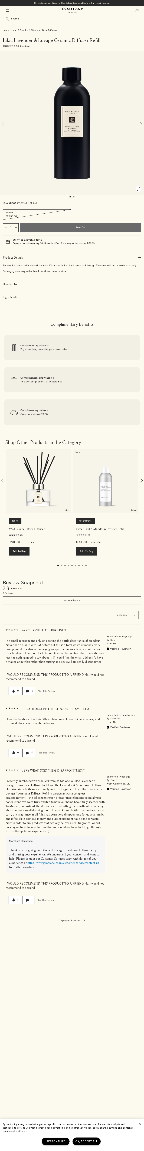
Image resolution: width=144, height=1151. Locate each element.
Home (6, 30)
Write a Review (72, 600)
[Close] (140, 1124)
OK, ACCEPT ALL (86, 1141)
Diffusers (35, 30)
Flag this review (46, 691)
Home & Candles (19, 30)
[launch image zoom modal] (138, 189)
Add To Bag (19, 551)
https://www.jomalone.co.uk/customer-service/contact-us (63, 862)
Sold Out (80, 227)
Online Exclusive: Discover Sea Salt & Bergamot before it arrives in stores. (72, 3)
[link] (72, 347)
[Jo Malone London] (72, 10)
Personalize (56, 1141)
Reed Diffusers (50, 30)
